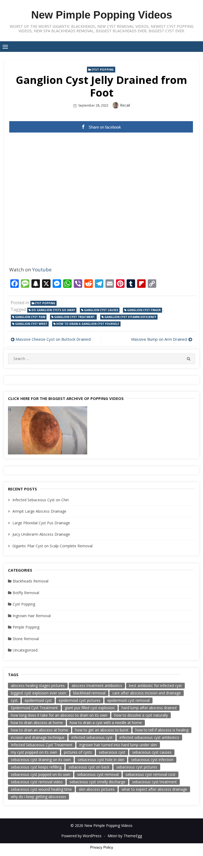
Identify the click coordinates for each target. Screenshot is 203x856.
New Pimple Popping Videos (101, 15)
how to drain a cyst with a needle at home (106, 722)
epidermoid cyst (38, 700)
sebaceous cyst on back (88, 767)
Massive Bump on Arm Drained (159, 339)
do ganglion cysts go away (53, 310)
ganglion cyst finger (144, 310)
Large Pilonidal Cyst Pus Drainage (41, 522)
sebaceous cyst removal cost (151, 774)
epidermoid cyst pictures (79, 700)
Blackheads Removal (30, 581)
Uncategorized (25, 650)
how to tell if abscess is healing (161, 729)
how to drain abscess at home (37, 722)
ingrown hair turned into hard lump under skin (118, 744)
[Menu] (5, 46)
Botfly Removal (26, 592)
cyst (14, 700)
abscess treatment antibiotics (97, 685)
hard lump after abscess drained (149, 707)
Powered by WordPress (81, 835)
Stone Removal (26, 638)
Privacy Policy (101, 847)
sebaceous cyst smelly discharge (97, 781)
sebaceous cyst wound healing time (41, 789)
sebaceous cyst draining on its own (41, 759)
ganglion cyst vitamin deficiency (130, 317)
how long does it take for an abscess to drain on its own (59, 715)
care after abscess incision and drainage (146, 692)
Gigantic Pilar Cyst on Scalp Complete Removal (52, 545)
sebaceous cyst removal (98, 774)
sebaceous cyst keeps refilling (36, 767)
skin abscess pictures (97, 789)
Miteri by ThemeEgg (125, 835)
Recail (125, 105)
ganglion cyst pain (30, 317)
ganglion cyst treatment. (74, 317)
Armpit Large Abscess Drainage (39, 511)
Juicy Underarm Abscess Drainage (41, 534)
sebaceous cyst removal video (37, 781)
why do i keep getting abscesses (38, 796)
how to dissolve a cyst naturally (141, 715)
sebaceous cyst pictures (136, 767)
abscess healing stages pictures (38, 685)
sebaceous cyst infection (152, 759)
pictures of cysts (78, 752)
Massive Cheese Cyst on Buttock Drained (53, 339)
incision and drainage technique (37, 737)
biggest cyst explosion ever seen (38, 692)
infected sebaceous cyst (92, 737)
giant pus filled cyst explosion (90, 707)
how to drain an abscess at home (39, 729)
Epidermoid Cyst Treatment (34, 707)
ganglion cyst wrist (31, 324)
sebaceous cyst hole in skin (101, 759)
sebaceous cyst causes (152, 752)
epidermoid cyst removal (128, 700)
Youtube (42, 269)
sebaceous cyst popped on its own (40, 774)
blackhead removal (89, 692)
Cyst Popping (102, 69)
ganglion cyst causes (101, 310)
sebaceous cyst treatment (154, 781)
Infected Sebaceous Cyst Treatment (41, 744)
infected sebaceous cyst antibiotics (149, 737)
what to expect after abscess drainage (154, 789)
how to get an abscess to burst (101, 729)
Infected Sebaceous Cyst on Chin (40, 499)
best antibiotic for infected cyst (155, 685)
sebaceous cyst (112, 752)
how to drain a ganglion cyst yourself (87, 324)
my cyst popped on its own (34, 752)
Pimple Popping (26, 627)
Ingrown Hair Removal (32, 615)
